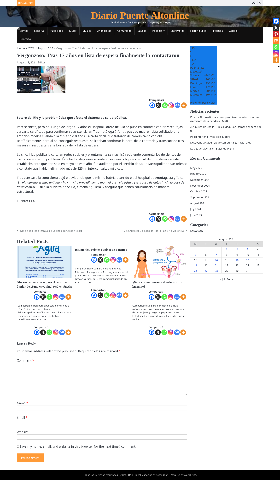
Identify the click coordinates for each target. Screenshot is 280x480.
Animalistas (104, 31)
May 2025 (196, 168)
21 (216, 265)
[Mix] (276, 40)
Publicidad (56, 31)
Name (22, 403)
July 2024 (195, 209)
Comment (25, 360)
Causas (142, 31)
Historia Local (198, 31)
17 (247, 260)
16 (237, 260)
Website (23, 432)
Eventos (218, 31)
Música (86, 31)
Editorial (39, 31)
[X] (158, 105)
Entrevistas (177, 31)
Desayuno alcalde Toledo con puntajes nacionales (220, 143)
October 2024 (198, 191)
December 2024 (200, 180)
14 (216, 260)
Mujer (72, 31)
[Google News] (177, 105)
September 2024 (200, 197)
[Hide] (278, 66)
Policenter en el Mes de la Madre (210, 137)
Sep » (230, 279)
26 (195, 271)
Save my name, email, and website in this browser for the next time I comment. (78, 446)
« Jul (222, 279)
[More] (184, 105)
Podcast (157, 31)
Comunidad (124, 31)
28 (216, 271)
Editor (41, 62)
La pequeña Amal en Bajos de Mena (212, 148)
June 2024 (196, 215)
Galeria (233, 31)
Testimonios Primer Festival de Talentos (100, 249)
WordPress (190, 474)
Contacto (25, 39)
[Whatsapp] (165, 105)
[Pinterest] (276, 34)
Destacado (196, 230)
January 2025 (198, 174)
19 (195, 265)
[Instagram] (171, 105)
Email (22, 418)
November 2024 (200, 185)
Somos (24, 31)
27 (205, 271)
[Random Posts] (253, 3)
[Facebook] (152, 105)
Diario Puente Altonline (140, 15)
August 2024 (197, 203)
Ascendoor (162, 474)
